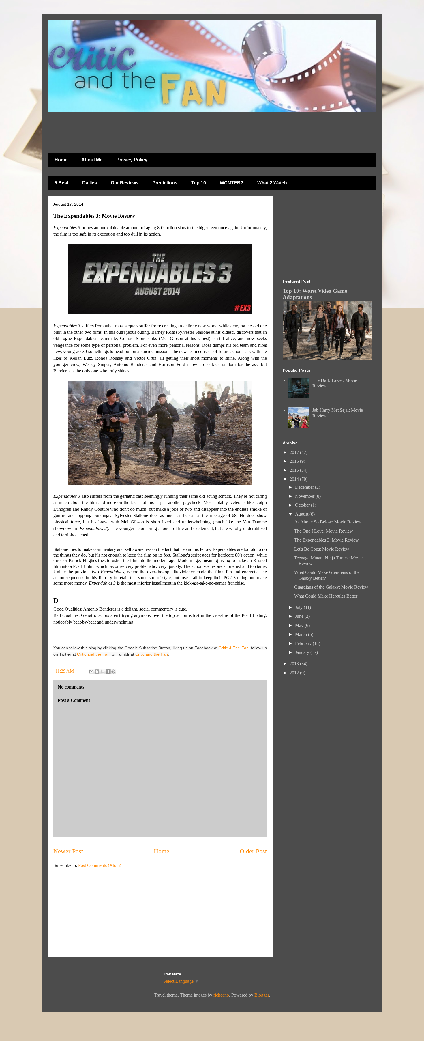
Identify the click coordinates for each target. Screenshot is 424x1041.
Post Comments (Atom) (99, 865)
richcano (221, 995)
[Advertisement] (187, 129)
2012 (295, 672)
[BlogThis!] (97, 671)
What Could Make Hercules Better (325, 596)
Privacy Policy (131, 159)
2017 (295, 452)
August (302, 514)
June (300, 616)
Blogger (261, 995)
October (303, 505)
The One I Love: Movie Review (323, 531)
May (300, 625)
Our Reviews (124, 182)
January (302, 652)
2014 (295, 479)
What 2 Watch (272, 182)
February (304, 643)
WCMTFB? (231, 182)
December (305, 487)
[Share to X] (102, 671)
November (305, 496)
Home (61, 159)
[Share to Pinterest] (113, 671)
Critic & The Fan (234, 648)
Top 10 (198, 182)
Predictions (164, 182)
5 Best (61, 182)
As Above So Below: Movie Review (327, 521)
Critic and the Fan (93, 654)
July (299, 607)
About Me (91, 159)
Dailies (89, 182)
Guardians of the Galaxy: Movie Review (331, 587)
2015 (295, 470)
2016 (295, 461)
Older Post (253, 851)
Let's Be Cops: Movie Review (321, 548)
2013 (295, 663)
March (301, 634)
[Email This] (91, 671)
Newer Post (68, 851)
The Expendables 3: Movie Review (326, 540)
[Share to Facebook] (108, 671)
